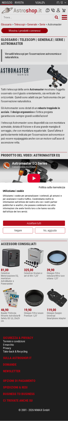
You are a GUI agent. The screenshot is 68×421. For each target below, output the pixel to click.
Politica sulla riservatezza (52, 187)
